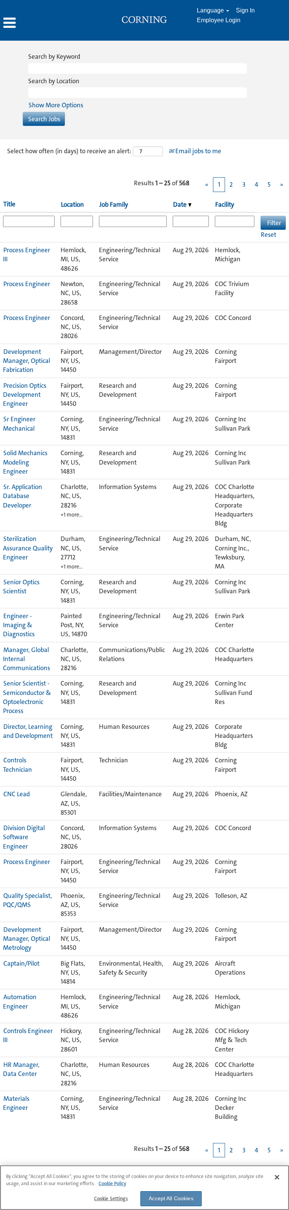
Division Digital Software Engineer (24, 837)
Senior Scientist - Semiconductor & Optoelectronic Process (27, 697)
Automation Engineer (20, 1001)
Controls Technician (17, 764)
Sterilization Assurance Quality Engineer (28, 548)
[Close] (277, 1177)
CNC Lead (16, 794)
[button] (48, 23)
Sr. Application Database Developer (22, 496)
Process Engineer (26, 284)
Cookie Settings (111, 1198)
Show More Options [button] (56, 105)
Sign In (245, 10)
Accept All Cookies (171, 1198)
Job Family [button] (113, 204)
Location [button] (72, 204)
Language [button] (211, 10)
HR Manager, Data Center (21, 1069)
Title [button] (9, 204)
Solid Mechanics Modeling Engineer (25, 462)
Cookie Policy (112, 1183)
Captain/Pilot (21, 963)
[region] (144, 1187)
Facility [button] (224, 204)
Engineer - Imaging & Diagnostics (19, 625)
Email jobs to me (197, 151)
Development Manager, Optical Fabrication (26, 360)
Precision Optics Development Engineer (24, 394)
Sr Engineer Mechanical (19, 423)
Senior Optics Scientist (21, 586)
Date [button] (180, 204)
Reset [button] (268, 234)
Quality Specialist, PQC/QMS (27, 900)
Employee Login (218, 20)
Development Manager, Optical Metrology (26, 938)
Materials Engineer (16, 1103)
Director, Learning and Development (28, 731)
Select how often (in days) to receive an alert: (69, 151)
